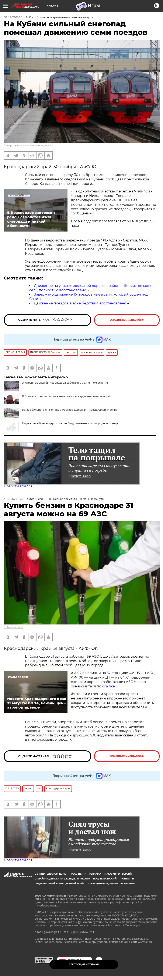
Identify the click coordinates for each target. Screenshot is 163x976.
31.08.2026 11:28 (13, 498)
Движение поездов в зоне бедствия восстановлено (80, 303)
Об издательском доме (50, 873)
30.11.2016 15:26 (13, 17)
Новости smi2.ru (18, 486)
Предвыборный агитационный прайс (60, 883)
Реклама (95, 873)
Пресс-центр (78, 873)
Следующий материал (84, 964)
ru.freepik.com (13, 627)
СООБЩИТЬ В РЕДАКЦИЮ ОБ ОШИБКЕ (112, 883)
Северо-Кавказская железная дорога (28, 145)
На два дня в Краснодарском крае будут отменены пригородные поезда (70, 423)
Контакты (127, 878)
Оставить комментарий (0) (127, 320)
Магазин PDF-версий (118, 873)
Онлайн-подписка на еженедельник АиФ (62, 878)
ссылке (108, 686)
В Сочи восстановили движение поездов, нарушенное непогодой (66, 396)
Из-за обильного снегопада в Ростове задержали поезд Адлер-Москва (69, 409)
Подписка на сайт (105, 878)
